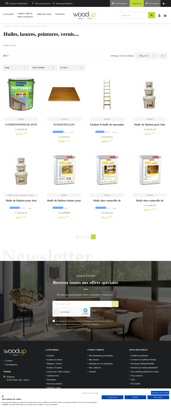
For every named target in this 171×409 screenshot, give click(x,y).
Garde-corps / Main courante (58, 372)
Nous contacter (137, 376)
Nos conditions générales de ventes (144, 372)
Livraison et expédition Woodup (143, 360)
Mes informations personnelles (101, 356)
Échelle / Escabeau (54, 368)
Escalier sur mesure (54, 360)
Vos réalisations (121, 4)
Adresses (92, 372)
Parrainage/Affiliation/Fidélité (142, 364)
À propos (8, 361)
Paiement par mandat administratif (144, 368)
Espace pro (137, 4)
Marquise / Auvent (54, 364)
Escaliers (50, 356)
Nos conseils (153, 4)
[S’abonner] (115, 304)
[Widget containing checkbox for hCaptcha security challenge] (71, 312)
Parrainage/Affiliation (64, 4)
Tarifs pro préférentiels (18, 4)
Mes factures (94, 360)
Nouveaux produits (54, 384)
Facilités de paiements (139, 356)
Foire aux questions (42, 4)
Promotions (51, 380)
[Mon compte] (159, 15)
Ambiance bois (53, 376)
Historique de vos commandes (101, 364)
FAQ (133, 380)
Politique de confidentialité (90, 393)
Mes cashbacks (95, 368)
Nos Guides (135, 384)
